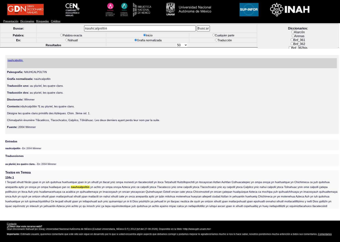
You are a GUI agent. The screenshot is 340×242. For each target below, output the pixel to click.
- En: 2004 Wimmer (23, 148)
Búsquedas (42, 21)
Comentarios (325, 234)
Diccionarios (27, 21)
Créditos (55, 21)
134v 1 (9, 177)
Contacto (12, 224)
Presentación (10, 21)
